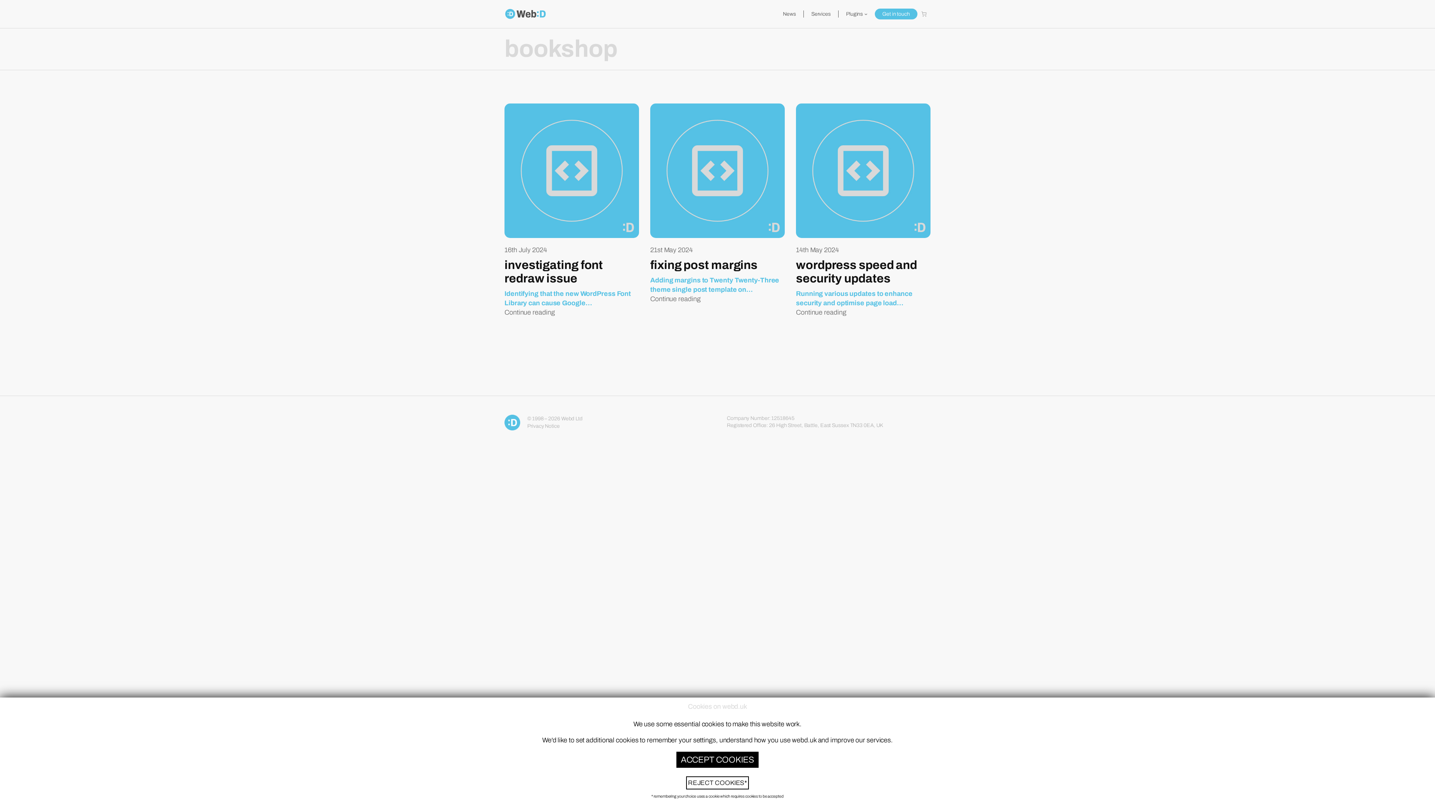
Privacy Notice (543, 426)
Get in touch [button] (896, 14)
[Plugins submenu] (865, 13)
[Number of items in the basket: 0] (924, 14)
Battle (811, 425)
